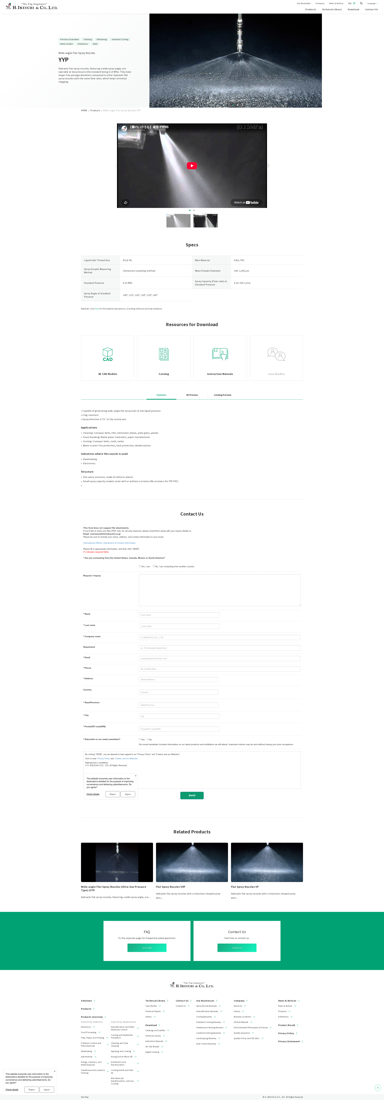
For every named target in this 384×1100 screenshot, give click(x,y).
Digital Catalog (152, 1052)
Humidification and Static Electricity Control (123, 1028)
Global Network (241, 1022)
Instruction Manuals (154, 1041)
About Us (238, 1006)
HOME (84, 110)
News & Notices (336, 3)
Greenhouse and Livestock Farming (93, 1071)
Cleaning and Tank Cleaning (119, 1044)
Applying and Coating (121, 1051)
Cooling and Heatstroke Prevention (122, 1036)
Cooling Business (204, 1016)
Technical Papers (153, 1011)
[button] (233, 105)
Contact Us (237, 947)
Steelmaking (86, 1051)
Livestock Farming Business (208, 1033)
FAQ (350, 3)
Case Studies (151, 1006)
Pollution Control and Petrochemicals (91, 1044)
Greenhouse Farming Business (209, 1027)
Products (95, 110)
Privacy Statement (289, 1041)
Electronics (86, 1027)
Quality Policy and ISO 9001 (247, 1038)
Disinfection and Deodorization (118, 1063)
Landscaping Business (206, 1038)
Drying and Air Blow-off (122, 1056)
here (97, 308)
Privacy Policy (286, 1033)
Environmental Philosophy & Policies (251, 1027)
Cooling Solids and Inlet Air (122, 1071)
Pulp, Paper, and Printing (92, 1037)
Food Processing (88, 1032)
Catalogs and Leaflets (155, 1030)
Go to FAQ (147, 947)
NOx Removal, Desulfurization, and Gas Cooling (122, 1081)
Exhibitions (283, 1016)
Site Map (85, 1097)
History (237, 1011)
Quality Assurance (242, 1033)
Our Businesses (303, 3)
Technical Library (155, 1001)
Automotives (86, 1056)
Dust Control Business (206, 1043)
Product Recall (286, 1025)
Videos (149, 1016)
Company (319, 3)
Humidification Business (207, 1011)
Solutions (86, 1001)
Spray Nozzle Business (206, 1006)
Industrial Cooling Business (208, 1022)
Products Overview (92, 1017)
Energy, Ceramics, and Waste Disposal (91, 1063)
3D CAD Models (152, 1046)
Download (151, 1025)
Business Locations (242, 1016)
